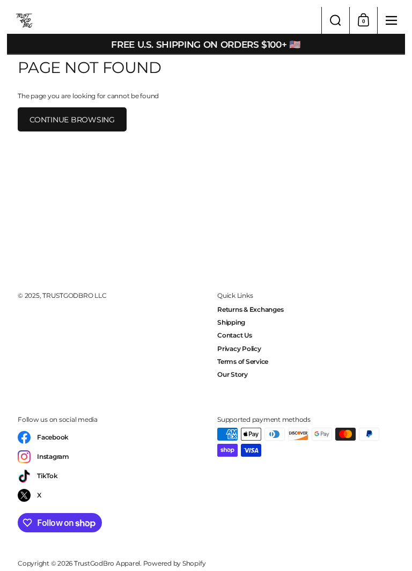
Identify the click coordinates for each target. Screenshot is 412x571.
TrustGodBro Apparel (107, 563)
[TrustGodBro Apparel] (164, 20)
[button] (335, 20)
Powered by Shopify (174, 563)
